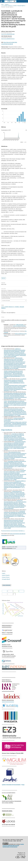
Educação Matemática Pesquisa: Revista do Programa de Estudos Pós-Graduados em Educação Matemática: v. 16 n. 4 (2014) (15, 425)
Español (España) (6, 575)
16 (16, 530)
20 (21, 530)
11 (10, 530)
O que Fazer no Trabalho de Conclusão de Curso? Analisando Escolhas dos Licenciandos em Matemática (14, 435)
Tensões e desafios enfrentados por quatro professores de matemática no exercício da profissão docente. (13, 372)
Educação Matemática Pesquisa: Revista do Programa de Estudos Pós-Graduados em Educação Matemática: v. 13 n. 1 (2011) (15, 397)
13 (12, 530)
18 (19, 530)
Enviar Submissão (6, 585)
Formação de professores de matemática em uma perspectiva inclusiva (14, 512)
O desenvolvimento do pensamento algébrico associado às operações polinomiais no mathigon (14, 493)
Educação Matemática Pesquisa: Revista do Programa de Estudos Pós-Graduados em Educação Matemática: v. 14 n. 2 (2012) (15, 486)
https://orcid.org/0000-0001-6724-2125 (7, 38)
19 (20, 530)
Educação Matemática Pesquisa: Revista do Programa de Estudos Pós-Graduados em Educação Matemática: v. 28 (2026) (15, 457)
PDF (4, 278)
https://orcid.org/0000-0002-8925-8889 (7, 34)
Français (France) (5, 577)
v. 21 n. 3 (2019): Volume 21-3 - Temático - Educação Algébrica (13, 5)
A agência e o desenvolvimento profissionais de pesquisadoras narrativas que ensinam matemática (14, 350)
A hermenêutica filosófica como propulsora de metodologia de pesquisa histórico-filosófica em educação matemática (15, 443)
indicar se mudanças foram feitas (19, 325)
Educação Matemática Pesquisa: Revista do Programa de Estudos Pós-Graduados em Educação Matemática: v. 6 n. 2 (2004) (15, 414)
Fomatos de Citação (6, 300)
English (3, 573)
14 (14, 530)
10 (8, 530)
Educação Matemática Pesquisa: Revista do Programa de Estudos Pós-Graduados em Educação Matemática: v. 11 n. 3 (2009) (14, 375)
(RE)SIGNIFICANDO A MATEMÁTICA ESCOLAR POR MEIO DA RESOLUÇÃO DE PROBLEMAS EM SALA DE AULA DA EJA (15, 394)
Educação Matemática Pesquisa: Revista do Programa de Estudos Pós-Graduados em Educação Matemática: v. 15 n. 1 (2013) (15, 389)
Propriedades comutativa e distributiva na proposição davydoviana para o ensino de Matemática (15, 462)
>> (23, 530)
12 (11, 530)
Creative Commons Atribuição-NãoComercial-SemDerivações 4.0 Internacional (13, 845)
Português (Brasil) (6, 579)
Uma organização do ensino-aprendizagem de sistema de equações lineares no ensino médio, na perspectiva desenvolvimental (15, 453)
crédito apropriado (19, 324)
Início (2, 4)
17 (17, 530)
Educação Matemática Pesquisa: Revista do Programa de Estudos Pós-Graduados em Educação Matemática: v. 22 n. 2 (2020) (15, 478)
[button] (4, 591)
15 (15, 530)
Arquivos (6, 4)
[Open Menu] (1, 1)
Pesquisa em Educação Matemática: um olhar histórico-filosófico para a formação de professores (15, 502)
